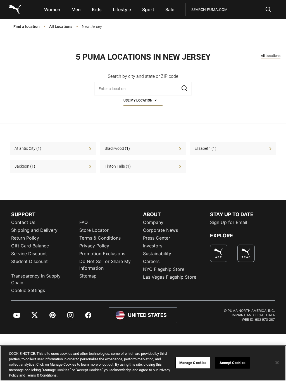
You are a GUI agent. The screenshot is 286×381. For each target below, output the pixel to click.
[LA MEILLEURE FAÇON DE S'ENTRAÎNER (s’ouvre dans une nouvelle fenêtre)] (246, 253)
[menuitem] (52, 9)
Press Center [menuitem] (156, 238)
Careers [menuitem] (151, 261)
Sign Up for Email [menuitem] (228, 222)
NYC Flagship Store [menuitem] (163, 269)
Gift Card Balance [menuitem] (30, 246)
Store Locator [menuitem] (94, 230)
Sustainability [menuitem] (157, 253)
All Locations (60, 27)
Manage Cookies (193, 363)
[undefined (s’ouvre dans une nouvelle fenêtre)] (218, 253)
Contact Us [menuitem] (23, 222)
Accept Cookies (233, 363)
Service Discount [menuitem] (29, 253)
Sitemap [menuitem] (88, 276)
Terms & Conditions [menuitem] (100, 238)
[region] (143, 363)
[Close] (277, 362)
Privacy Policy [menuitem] (94, 246)
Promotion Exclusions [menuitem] (102, 253)
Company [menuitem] (153, 222)
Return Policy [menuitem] (25, 238)
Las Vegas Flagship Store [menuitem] (169, 277)
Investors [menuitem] (152, 246)
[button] (185, 88)
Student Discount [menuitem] (29, 261)
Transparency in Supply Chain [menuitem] (36, 279)
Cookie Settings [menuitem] (28, 290)
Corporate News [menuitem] (160, 230)
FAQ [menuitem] (83, 222)
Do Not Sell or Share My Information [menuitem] (105, 265)
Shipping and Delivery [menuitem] (34, 230)
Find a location (26, 27)
